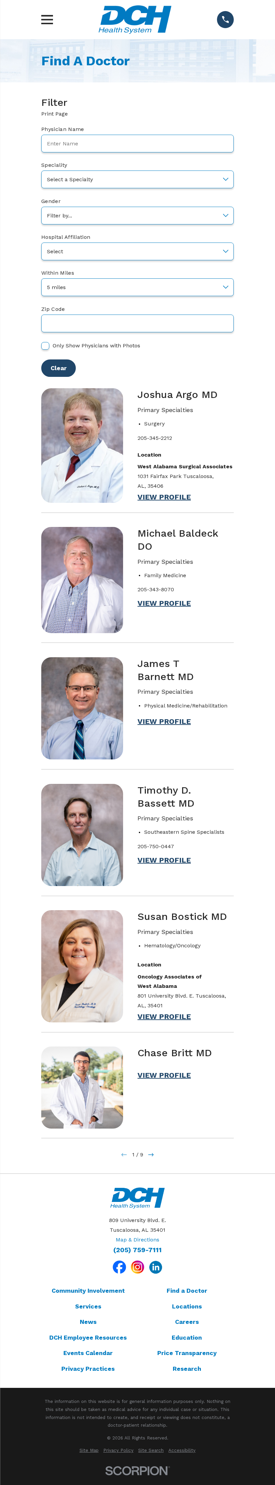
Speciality (54, 165)
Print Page (54, 114)
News (88, 1321)
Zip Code (53, 309)
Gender (51, 201)
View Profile (164, 497)
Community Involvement (88, 1290)
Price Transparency (187, 1352)
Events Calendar (88, 1352)
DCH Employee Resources (88, 1337)
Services (88, 1306)
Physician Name (62, 129)
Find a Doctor (187, 1290)
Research (187, 1368)
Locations (187, 1306)
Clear (59, 368)
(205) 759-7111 (137, 1250)
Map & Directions (137, 1239)
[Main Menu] (47, 19)
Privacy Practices (88, 1368)
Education (187, 1337)
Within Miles (57, 273)
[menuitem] (89, 1450)
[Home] (135, 19)
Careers (187, 1321)
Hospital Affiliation (65, 237)
